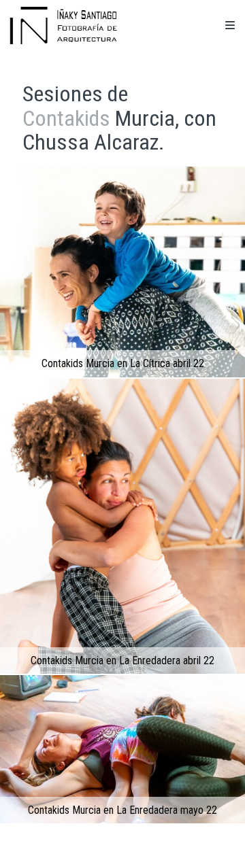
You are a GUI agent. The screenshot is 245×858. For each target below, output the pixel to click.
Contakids (66, 118)
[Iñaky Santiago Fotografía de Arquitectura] (62, 25)
